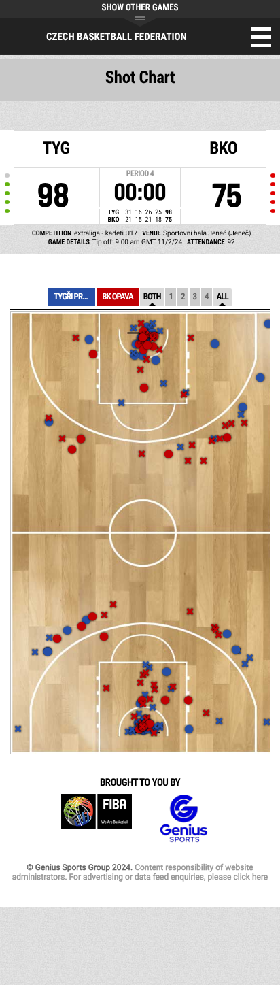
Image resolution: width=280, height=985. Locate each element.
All (222, 297)
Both (152, 297)
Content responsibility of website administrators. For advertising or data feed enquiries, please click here (140, 872)
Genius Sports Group (183, 819)
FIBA (96, 819)
